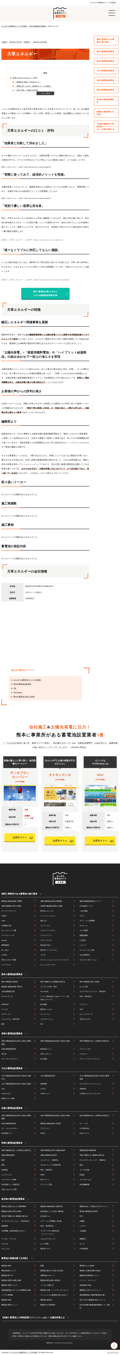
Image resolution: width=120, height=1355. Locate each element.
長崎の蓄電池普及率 (8, 1049)
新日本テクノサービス (48, 950)
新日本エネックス (47, 911)
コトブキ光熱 (84, 1170)
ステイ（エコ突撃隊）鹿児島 (51, 1221)
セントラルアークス (47, 965)
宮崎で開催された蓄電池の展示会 (92, 1155)
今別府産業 (84, 1249)
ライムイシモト (85, 1049)
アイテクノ (84, 1004)
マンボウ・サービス (8, 1239)
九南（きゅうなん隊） (9, 1189)
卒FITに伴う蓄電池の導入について (92, 1300)
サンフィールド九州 (87, 950)
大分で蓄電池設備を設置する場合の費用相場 (94, 1077)
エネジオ (4, 1244)
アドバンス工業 (46, 1184)
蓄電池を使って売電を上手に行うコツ (93, 1206)
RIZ (14, 688)
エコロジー (84, 1054)
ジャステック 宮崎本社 (49, 1160)
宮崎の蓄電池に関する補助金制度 (52, 1150)
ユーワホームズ (85, 1180)
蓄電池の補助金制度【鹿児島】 (51, 1206)
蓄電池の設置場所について (89, 1275)
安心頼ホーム (45, 1216)
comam (4, 940)
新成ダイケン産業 (8, 1098)
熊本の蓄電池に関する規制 (24, 697)
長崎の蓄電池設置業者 (105, 61)
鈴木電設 (43, 1004)
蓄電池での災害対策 (47, 1305)
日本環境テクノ (7, 1133)
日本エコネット (46, 1054)
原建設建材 (84, 935)
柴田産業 (43, 1084)
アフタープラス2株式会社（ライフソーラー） (49, 1232)
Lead (3, 921)
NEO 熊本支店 (85, 996)
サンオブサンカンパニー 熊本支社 (93, 991)
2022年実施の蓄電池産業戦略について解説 (95, 1306)
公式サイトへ (20, 837)
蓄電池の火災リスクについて (90, 1290)
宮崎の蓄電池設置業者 (105, 90)
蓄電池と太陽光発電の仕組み (90, 1271)
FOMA (3, 916)
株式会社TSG (45, 945)
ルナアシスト (6, 1014)
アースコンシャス (8, 935)
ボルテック (84, 926)
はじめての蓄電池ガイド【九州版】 (103, 2)
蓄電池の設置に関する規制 (11, 1211)
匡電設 (82, 1175)
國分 (3, 1024)
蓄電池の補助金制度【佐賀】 (51, 1123)
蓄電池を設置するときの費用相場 (13, 1206)
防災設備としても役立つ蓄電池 (51, 1211)
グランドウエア (46, 940)
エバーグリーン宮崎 (8, 1180)
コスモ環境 (84, 930)
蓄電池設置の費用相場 (88, 1150)
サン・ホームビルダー (9, 1128)
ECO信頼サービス (86, 906)
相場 (42, 1266)
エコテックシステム (47, 930)
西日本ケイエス (46, 1009)
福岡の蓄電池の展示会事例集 (51, 901)
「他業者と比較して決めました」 (28, 82)
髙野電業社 (5, 945)
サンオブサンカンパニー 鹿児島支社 (15, 1221)
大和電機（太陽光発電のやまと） (13, 1231)
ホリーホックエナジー (9, 1059)
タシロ (82, 1244)
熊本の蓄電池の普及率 (9, 982)
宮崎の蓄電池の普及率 (48, 1155)
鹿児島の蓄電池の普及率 (89, 1211)
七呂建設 (83, 1231)
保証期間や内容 (85, 1285)
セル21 (43, 1089)
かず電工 (83, 940)
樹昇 (3, 1160)
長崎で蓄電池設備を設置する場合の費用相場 (16, 1042)
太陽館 (82, 1221)
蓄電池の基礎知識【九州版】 (105, 113)
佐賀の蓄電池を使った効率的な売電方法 (94, 1115)
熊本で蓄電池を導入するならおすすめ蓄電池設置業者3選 (45, 293)
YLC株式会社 (84, 1128)
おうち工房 (84, 987)
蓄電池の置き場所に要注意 (50, 1280)
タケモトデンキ (7, 996)
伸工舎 (3, 1054)
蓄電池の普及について (9, 1285)
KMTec (42, 1133)
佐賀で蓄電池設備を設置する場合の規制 (55, 1115)
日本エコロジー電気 (8, 960)
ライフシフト (45, 926)
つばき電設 (84, 911)
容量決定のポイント (47, 1275)
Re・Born (5, 950)
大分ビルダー (6, 1093)
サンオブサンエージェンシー (90, 1084)
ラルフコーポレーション (89, 960)
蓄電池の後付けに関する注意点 (51, 1271)
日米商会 (4, 1170)
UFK (81, 1009)
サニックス (5, 1249)
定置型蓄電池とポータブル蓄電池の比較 (16, 1290)
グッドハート (45, 1014)
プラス (82, 916)
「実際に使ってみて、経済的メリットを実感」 (33, 86)
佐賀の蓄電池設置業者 (105, 80)
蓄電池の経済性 (46, 1300)
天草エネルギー (85, 1019)
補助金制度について (8, 1271)
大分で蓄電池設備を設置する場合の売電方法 (16, 1077)
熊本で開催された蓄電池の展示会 (52, 982)
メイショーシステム (47, 916)
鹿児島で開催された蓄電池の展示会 (14, 1216)
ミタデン (83, 1226)
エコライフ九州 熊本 (48, 987)
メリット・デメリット (88, 1280)
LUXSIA (4, 955)
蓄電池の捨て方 (7, 1275)
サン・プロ (84, 1123)
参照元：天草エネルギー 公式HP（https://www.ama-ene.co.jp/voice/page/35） (26, 167)
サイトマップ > (113, 1352)
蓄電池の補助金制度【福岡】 (12, 901)
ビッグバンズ (6, 1175)
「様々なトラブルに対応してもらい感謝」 (31, 94)
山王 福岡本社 (85, 955)
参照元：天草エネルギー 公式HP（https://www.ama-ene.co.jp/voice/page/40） (26, 198)
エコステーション (47, 1019)
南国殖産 (4, 1226)
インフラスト (6, 965)
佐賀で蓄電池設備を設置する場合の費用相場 (16, 1117)
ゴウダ (42, 955)
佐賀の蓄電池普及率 (8, 1123)
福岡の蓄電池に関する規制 (11, 906)
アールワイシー (46, 935)
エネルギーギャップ (47, 1239)
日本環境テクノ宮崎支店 (10, 1184)
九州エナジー (45, 1093)
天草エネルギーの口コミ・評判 (25, 78)
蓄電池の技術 (6, 1300)
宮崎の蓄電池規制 (8, 1155)
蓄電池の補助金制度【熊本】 (12, 987)
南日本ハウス (45, 1249)
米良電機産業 (84, 1184)
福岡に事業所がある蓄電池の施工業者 (105, 40)
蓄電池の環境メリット (9, 1305)
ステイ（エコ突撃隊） (88, 921)
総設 (81, 1165)
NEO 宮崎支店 (46, 1170)
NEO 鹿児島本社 (47, 1226)
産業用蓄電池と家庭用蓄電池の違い (93, 1295)
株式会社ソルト (46, 1049)
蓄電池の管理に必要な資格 (11, 1280)
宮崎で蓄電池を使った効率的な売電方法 (16, 1150)
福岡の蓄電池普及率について (90, 901)
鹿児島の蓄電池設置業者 (105, 100)
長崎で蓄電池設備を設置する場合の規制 (55, 1041)
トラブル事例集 (7, 1295)
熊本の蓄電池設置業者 (22, 684)
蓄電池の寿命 (6, 1266)
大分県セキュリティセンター (90, 1093)
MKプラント (44, 1180)
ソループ (83, 945)
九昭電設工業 (6, 926)
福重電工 (83, 1239)
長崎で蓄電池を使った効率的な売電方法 (94, 1041)
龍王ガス (43, 921)
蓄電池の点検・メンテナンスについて (54, 1290)
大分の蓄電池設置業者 (105, 71)
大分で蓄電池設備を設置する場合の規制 (16, 1084)
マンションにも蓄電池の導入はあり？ (54, 1295)
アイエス (4, 1009)
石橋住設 (83, 1089)
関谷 (3, 1165)
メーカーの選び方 (47, 1285)
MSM (42, 1175)
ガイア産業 (44, 1244)
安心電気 (43, 1059)
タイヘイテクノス (86, 1014)
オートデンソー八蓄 (8, 930)
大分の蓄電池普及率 (47, 1076)
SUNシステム (85, 1133)
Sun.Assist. (17, 692)
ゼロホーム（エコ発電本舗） (51, 1165)
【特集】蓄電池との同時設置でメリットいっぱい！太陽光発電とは (105, 126)
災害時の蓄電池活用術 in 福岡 (51, 906)
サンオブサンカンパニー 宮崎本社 (93, 1160)
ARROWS (5, 1004)
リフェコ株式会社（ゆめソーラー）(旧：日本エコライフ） (55, 997)
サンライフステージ (8, 911)
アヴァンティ (45, 1128)
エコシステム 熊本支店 (10, 1019)
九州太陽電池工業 (8, 991)
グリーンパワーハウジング (89, 1059)
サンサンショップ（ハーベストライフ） (55, 960)
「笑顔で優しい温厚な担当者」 (27, 90)
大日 (3, 1089)
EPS (81, 1216)
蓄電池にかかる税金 (87, 1266)
